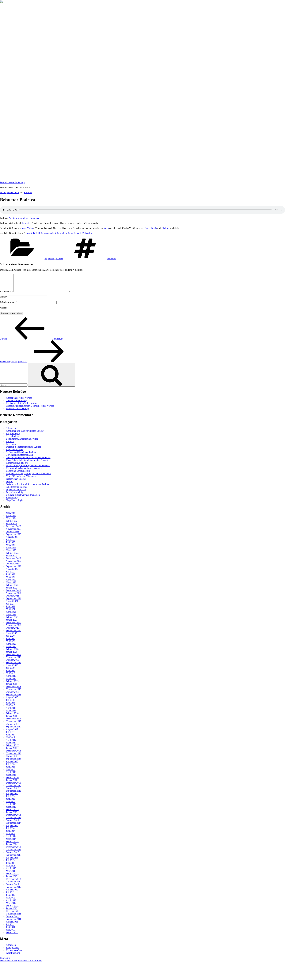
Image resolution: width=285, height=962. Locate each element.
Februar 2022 (12, 585)
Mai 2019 (10, 673)
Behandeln (87, 233)
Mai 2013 (10, 865)
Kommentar (6, 291)
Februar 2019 (12, 681)
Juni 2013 (10, 863)
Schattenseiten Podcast (16, 487)
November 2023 (13, 529)
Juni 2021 (10, 606)
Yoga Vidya (27, 228)
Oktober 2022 (12, 563)
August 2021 (12, 601)
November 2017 (13, 721)
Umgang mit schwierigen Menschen (23, 495)
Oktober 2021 (12, 595)
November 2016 (13, 753)
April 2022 (11, 579)
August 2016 (12, 761)
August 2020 (12, 633)
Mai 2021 (10, 609)
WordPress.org (13, 953)
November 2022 (13, 561)
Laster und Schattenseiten (18, 471)
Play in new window (18, 218)
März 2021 (11, 614)
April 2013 (11, 868)
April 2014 (11, 836)
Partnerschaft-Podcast (16, 479)
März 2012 (11, 903)
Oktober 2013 (12, 852)
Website (3, 307)
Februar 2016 (12, 777)
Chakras (165, 228)
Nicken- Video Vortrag (16, 400)
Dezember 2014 (13, 815)
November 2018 (13, 689)
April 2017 (11, 740)
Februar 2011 (12, 932)
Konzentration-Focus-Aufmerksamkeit (24, 468)
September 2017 (13, 726)
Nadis (154, 228)
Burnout (10, 441)
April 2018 (11, 708)
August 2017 (12, 729)
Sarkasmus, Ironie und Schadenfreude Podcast (27, 484)
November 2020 (13, 625)
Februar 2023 (12, 553)
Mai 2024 (10, 513)
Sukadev (28, 192)
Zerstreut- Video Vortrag (17, 408)
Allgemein (49, 258)
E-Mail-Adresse (8, 302)
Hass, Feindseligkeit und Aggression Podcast (27, 460)
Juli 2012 (10, 892)
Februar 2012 (12, 905)
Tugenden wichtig (14, 492)
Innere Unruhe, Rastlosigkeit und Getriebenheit (28, 465)
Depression (11, 444)
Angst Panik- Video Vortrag (19, 398)
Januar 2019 (11, 684)
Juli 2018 (10, 700)
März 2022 (11, 582)
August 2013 (12, 857)
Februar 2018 (12, 713)
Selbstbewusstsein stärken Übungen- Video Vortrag (30, 406)
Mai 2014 (10, 833)
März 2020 (11, 646)
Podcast (59, 258)
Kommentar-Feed (14, 950)
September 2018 (13, 694)
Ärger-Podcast (12, 436)
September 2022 (13, 566)
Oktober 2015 (12, 788)
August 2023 (12, 537)
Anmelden (11, 945)
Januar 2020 (11, 652)
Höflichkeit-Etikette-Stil (17, 463)
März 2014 (11, 839)
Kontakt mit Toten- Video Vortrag (22, 403)
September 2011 (13, 919)
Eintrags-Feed (12, 947)
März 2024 (11, 518)
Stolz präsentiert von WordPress (27, 960)
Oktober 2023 (12, 531)
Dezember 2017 (13, 718)
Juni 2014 (10, 831)
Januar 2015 (11, 812)
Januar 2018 (11, 716)
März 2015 (11, 807)
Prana (147, 228)
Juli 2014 (10, 828)
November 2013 (13, 849)
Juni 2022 (10, 574)
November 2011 (13, 913)
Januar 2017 (11, 748)
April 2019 (11, 676)
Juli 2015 (10, 796)
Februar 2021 (12, 617)
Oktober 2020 (12, 627)
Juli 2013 (10, 860)
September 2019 (13, 662)
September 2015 (13, 790)
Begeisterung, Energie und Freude (22, 439)
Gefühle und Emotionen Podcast (21, 452)
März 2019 (11, 678)
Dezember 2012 (13, 879)
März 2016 (11, 774)
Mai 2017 (10, 737)
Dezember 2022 (13, 558)
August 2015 (12, 793)
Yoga (106, 228)
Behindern (62, 233)
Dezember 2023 (13, 526)
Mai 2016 (10, 769)
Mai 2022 (10, 577)
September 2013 (13, 855)
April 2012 (11, 900)
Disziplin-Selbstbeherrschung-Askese (23, 447)
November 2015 (13, 785)
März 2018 (11, 710)
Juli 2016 (10, 764)
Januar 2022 (11, 587)
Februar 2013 (12, 873)
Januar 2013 (11, 876)
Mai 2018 (10, 705)
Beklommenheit (48, 233)
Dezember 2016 (13, 750)
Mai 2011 (10, 929)
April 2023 (11, 547)
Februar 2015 (12, 809)
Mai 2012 (10, 897)
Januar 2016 (11, 780)
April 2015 (11, 804)
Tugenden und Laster (16, 489)
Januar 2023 (11, 555)
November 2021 (13, 593)
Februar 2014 (12, 841)
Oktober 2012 (12, 884)
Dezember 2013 (13, 847)
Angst (29, 233)
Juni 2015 (10, 799)
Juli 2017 (10, 732)
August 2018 (12, 697)
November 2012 (13, 881)
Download (34, 218)
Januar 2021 (11, 619)
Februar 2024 (12, 521)
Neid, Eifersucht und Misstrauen (21, 476)
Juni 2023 (10, 542)
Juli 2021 (10, 603)
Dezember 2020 (13, 622)
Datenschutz (6, 960)
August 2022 (12, 569)
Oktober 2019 (12, 660)
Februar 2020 (12, 649)
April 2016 (11, 772)
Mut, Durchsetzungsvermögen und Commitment (28, 473)
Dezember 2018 (13, 686)
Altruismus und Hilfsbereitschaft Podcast (25, 430)
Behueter (26, 223)
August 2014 (12, 825)
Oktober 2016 (12, 756)
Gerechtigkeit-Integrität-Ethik (19, 455)
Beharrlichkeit (74, 233)
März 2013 (11, 871)
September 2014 (13, 823)
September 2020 (13, 630)
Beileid (36, 233)
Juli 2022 (10, 571)
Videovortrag (12, 497)
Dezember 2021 (13, 590)
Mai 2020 (10, 641)
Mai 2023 (10, 545)
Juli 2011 (10, 924)
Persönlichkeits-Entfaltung (12, 182)
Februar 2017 (12, 745)
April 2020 (11, 644)
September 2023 (13, 534)
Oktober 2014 (12, 820)
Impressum (5, 958)
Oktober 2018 (12, 692)
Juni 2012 (10, 895)
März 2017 (11, 742)
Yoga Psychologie (14, 500)
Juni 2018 (10, 702)
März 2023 (11, 550)
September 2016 (13, 758)
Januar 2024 (11, 523)
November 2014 (13, 817)
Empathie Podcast (14, 449)
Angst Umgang (13, 433)
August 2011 (12, 921)
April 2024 (11, 515)
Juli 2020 (10, 636)
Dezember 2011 (13, 911)
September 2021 (13, 598)
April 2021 (11, 611)
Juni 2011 (10, 927)
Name (3, 296)
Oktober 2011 (12, 916)
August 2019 (12, 665)
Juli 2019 (10, 668)
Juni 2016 (10, 766)
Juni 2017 (10, 734)
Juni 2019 (10, 670)
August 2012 (12, 889)
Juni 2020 (10, 638)
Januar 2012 (11, 908)
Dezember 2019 (13, 654)
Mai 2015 (10, 801)
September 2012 (13, 887)
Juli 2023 (10, 539)
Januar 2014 (11, 844)
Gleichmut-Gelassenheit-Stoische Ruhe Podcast (28, 457)
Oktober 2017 (12, 724)
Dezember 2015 (13, 782)
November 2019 (13, 657)
